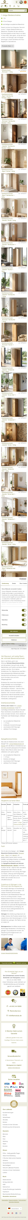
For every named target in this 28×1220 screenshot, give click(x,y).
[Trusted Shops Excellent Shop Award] (22, 992)
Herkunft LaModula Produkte (11, 1167)
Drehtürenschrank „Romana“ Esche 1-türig (8, 344)
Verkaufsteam (6, 1117)
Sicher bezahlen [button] (14, 1079)
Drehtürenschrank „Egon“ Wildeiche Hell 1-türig (8, 568)
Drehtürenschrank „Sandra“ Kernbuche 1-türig (9, 244)
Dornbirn (5, 1146)
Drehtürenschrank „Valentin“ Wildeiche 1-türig (9, 419)
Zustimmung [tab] (5, 583)
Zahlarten (5, 1160)
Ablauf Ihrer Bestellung (9, 1155)
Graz (4, 1139)
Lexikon (5, 1172)
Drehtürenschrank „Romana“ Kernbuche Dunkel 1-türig (8, 121)
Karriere (5, 1122)
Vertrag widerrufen (8, 1182)
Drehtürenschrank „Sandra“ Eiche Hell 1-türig (9, 494)
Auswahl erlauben (14, 635)
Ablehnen (14, 640)
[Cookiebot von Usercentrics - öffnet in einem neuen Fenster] (19, 579)
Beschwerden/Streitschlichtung (11, 1194)
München (5, 1134)
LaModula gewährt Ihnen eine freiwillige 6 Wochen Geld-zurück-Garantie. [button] (14, 1040)
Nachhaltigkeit (7, 1165)
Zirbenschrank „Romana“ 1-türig (7, 71)
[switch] (24, 615)
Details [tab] (14, 583)
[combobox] (17, 10)
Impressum (6, 1191)
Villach (4, 1143)
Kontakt (5, 1115)
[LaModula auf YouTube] (8, 1213)
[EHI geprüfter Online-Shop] (25, 2)
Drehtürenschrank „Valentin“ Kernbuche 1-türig (8, 294)
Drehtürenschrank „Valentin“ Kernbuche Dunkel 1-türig (8, 146)
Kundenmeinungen (8, 1112)
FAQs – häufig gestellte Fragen (11, 1153)
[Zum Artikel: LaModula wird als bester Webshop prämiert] (14, 1104)
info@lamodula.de (15, 1015)
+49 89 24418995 (15, 1006)
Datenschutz (6, 1187)
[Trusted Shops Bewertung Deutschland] (15, 992)
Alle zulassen (14, 631)
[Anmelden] (14, 6)
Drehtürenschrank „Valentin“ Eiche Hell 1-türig (9, 394)
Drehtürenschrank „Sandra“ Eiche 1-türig (9, 543)
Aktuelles (5, 1119)
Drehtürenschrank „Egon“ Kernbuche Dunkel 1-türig (7, 95)
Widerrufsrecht (7, 1179)
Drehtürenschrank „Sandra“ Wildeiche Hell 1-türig (8, 469)
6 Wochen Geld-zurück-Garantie (12, 1158)
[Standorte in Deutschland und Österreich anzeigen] (10, 6)
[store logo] (4, 2)
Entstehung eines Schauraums (11, 1127)
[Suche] (25, 10)
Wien (4, 1136)
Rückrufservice (15, 1011)
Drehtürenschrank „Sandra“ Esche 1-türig (9, 219)
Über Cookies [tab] (23, 583)
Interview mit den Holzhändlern (11, 1170)
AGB (4, 1184)
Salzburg (5, 1141)
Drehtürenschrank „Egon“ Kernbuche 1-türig (8, 195)
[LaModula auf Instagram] (20, 1213)
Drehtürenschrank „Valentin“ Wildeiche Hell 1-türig (8, 369)
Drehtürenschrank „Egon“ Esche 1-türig (8, 170)
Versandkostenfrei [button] (14, 1056)
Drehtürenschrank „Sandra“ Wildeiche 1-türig (8, 519)
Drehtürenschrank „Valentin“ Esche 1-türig (8, 269)
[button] (16, 2)
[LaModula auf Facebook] (16, 1213)
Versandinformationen (9, 1163)
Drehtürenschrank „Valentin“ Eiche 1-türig (9, 444)
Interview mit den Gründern (10, 1124)
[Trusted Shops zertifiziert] (21, 2)
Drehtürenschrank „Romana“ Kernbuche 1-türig (8, 319)
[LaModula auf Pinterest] (12, 1213)
